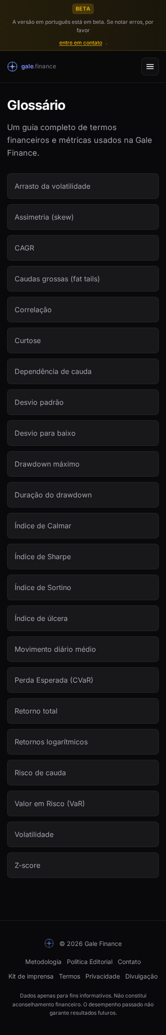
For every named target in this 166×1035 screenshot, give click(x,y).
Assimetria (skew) (44, 217)
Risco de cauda (40, 772)
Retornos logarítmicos (51, 741)
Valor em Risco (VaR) (50, 803)
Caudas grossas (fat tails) (57, 278)
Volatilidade (34, 834)
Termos (69, 976)
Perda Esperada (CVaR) (54, 680)
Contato (129, 961)
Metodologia (43, 961)
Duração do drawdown (53, 494)
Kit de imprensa (31, 976)
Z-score (27, 865)
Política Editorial (89, 961)
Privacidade (102, 976)
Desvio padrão (39, 402)
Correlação (33, 309)
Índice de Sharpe (43, 556)
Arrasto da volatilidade (52, 186)
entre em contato (80, 42)
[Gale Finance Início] (37, 66)
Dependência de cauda (53, 371)
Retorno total (36, 710)
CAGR (24, 247)
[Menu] (150, 66)
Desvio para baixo (45, 433)
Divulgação (141, 976)
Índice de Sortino (43, 587)
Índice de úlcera (41, 618)
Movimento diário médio (55, 649)
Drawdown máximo (47, 464)
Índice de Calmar (43, 525)
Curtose (28, 340)
